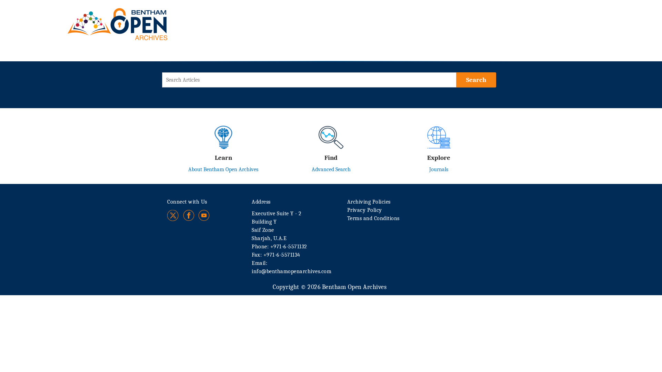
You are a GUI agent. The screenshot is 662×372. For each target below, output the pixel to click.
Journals (438, 169)
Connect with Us (187, 202)
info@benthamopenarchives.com (291, 271)
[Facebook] (189, 215)
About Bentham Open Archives (223, 169)
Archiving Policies (369, 202)
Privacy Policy (364, 210)
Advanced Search (331, 169)
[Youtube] (204, 215)
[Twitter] (173, 215)
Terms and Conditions (373, 218)
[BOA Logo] (137, 17)
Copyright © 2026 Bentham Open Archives (330, 287)
